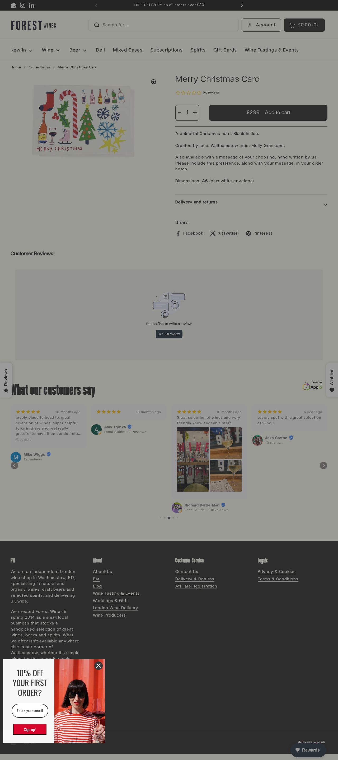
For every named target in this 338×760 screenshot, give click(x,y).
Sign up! (30, 729)
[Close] (98, 665)
